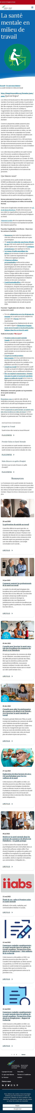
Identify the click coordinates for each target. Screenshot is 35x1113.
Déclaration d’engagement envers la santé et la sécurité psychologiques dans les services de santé (19, 328)
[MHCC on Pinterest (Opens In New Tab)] (17, 1085)
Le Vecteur (5, 1077)
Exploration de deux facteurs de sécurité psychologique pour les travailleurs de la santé (17, 776)
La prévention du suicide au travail (16, 524)
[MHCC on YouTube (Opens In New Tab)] (14, 1085)
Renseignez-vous (6, 399)
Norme (16, 319)
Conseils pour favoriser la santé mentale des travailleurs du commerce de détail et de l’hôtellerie (17, 648)
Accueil (2, 85)
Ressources (8, 235)
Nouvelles (20, 1072)
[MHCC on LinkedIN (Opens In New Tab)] (3, 1085)
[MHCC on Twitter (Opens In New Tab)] (9, 1085)
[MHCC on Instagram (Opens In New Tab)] (11, 1085)
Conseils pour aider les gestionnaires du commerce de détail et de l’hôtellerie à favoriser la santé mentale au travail (17, 712)
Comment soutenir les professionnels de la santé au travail (17, 584)
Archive (19, 1077)
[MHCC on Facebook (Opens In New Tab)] (6, 1085)
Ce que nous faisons (13, 85)
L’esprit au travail (10, 367)
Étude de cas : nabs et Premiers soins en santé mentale (17, 900)
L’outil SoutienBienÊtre (12, 282)
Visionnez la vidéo (6, 220)
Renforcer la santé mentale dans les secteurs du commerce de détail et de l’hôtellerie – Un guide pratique (17, 839)
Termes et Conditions (24, 1074)
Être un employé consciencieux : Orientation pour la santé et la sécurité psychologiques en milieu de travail (18, 376)
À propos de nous (7, 1072)
